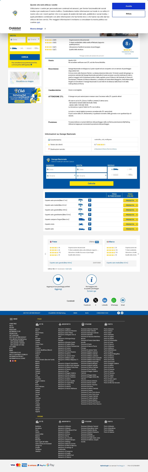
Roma (115, 149)
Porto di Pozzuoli (109, 361)
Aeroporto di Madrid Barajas (66, 440)
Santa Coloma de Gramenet (43, 444)
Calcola (91, 183)
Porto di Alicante (109, 426)
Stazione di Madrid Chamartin (90, 432)
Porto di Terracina (109, 373)
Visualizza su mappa (24, 81)
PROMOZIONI (13, 333)
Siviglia (37, 447)
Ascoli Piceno (39, 333)
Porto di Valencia (109, 432)
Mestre (37, 363)
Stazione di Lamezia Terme (89, 350)
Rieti (36, 383)
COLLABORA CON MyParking (56, 313)
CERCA (25, 57)
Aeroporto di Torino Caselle (66, 381)
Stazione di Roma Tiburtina (89, 385)
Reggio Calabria (40, 381)
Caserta (37, 340)
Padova (37, 369)
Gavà (36, 430)
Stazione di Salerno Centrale (89, 388)
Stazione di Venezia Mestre (89, 400)
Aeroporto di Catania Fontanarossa (68, 346)
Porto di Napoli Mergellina (112, 354)
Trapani (37, 404)
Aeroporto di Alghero (64, 329)
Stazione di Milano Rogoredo (90, 361)
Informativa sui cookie (17, 358)
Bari (36, 336)
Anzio (37, 331)
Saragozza (38, 445)
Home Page (13, 324)
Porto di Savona (109, 367)
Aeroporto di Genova (64, 354)
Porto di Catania (109, 338)
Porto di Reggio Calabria (111, 363)
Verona (37, 410)
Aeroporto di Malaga (64, 442)
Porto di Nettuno (109, 356)
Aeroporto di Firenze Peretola (67, 352)
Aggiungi (58, 289)
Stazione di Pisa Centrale (88, 369)
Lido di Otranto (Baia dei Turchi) (44, 359)
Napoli (37, 367)
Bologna (37, 338)
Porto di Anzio (108, 331)
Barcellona (38, 428)
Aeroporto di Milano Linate (66, 358)
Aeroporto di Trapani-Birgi (66, 383)
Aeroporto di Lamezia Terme (66, 356)
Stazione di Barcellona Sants (89, 428)
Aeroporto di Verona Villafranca (67, 388)
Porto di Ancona (109, 329)
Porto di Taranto (109, 371)
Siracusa (38, 398)
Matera (37, 361)
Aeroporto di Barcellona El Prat (67, 430)
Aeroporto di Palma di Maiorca (67, 445)
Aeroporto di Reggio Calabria (67, 373)
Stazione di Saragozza (87, 436)
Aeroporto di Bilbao (64, 432)
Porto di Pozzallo (109, 359)
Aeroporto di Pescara (64, 369)
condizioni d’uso (102, 313)
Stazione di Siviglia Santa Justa (90, 438)
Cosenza (38, 348)
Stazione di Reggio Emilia (88, 375)
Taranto (37, 400)
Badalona (38, 426)
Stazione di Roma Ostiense (89, 381)
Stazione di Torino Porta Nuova (90, 392)
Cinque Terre (39, 344)
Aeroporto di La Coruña (65, 438)
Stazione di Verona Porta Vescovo (91, 404)
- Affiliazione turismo (17, 343)
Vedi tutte (68, 269)
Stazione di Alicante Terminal (89, 426)
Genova (37, 358)
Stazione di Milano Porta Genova (91, 359)
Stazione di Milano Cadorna (89, 352)
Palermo (37, 371)
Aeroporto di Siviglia (64, 453)
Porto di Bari (107, 333)
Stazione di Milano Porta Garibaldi (91, 358)
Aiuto (11, 326)
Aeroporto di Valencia (64, 457)
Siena (37, 396)
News (75, 313)
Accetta (129, 6)
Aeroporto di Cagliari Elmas (66, 344)
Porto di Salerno (109, 365)
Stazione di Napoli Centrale (89, 365)
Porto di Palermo (109, 358)
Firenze (37, 354)
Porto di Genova (109, 344)
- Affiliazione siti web (16, 345)
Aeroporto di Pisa (63, 371)
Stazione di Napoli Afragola (89, 363)
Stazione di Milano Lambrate (89, 356)
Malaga (37, 438)
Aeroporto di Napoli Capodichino (68, 363)
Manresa (37, 440)
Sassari (37, 392)
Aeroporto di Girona (64, 434)
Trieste (37, 406)
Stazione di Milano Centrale (89, 354)
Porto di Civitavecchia (110, 340)
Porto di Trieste (108, 377)
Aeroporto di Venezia (64, 386)
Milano (37, 365)
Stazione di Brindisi (87, 334)
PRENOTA (130, 200)
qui (38, 22)
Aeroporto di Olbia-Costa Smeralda (68, 365)
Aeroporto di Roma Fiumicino (67, 377)
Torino (37, 402)
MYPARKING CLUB (14, 331)
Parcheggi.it (121, 466)
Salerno (37, 390)
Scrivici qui (91, 291)
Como (37, 346)
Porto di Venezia (109, 381)
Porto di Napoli (108, 352)
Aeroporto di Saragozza (65, 451)
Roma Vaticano (39, 386)
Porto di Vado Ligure (110, 379)
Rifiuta (128, 14)
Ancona (37, 329)
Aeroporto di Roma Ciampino (67, 375)
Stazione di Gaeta (86, 344)
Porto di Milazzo (109, 348)
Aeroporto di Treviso (64, 385)
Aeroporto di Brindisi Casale (66, 342)
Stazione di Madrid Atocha (89, 430)
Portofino (38, 379)
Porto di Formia (108, 342)
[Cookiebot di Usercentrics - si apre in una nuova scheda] (15, 28)
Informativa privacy (16, 356)
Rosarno (37, 388)
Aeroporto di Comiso (64, 348)
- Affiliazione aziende (16, 341)
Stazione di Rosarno (87, 386)
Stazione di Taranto (87, 390)
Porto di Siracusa (109, 369)
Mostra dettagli (36, 29)
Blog (87, 313)
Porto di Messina (109, 346)
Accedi (11, 327)
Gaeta (37, 356)
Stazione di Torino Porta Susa (90, 394)
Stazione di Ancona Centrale (89, 329)
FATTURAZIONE (13, 335)
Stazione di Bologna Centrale (89, 333)
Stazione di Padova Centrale (89, 367)
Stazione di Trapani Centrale (89, 396)
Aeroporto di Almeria (64, 428)
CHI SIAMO (12, 347)
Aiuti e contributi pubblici (18, 354)
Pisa (36, 375)
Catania (37, 342)
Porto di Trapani (109, 375)
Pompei (37, 377)
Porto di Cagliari (109, 336)
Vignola (37, 411)
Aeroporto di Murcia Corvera (66, 444)
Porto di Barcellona (109, 428)
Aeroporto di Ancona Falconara (67, 331)
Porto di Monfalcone (110, 350)
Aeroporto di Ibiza (63, 436)
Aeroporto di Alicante (64, 426)
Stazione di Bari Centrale (88, 331)
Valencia (37, 451)
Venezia (37, 408)
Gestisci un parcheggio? (31, 313)
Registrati (12, 329)
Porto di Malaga (109, 430)
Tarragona (38, 449)
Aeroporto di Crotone (64, 350)
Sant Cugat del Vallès (41, 442)
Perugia (37, 373)
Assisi (37, 334)
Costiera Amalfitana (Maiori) (43, 350)
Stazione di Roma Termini (103, 149)
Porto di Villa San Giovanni (112, 383)
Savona (37, 394)
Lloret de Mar (39, 434)
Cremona (38, 352)
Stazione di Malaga (86, 434)
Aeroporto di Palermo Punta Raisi (68, 367)
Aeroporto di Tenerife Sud (66, 455)
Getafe (37, 432)
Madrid (37, 436)
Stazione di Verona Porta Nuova (90, 402)
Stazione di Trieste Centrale (89, 398)
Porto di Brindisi (109, 334)
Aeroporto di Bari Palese (65, 333)
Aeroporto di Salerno (64, 379)
